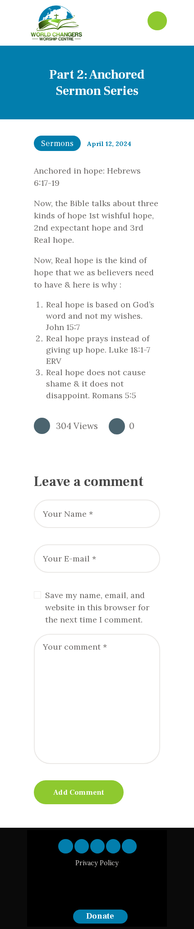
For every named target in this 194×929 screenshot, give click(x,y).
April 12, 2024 (109, 144)
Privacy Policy (97, 863)
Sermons (57, 143)
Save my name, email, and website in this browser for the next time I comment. (97, 607)
